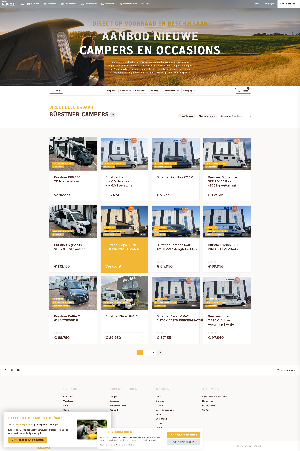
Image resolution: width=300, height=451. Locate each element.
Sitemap (240, 446)
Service (146, 4)
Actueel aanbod (287, 4)
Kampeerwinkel (130, 4)
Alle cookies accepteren (184, 435)
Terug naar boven (286, 370)
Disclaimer (207, 401)
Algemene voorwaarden (214, 396)
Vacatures (68, 401)
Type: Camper (186, 116)
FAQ (65, 405)
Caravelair (161, 405)
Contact (257, 4)
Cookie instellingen (183, 442)
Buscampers (70, 4)
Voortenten (109, 4)
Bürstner (160, 401)
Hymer (159, 423)
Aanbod (114, 410)
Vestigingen (269, 4)
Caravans (35, 4)
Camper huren (91, 4)
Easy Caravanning (165, 410)
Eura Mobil (161, 419)
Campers (52, 4)
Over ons (68, 396)
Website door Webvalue (253, 446)
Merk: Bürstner (206, 116)
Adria (158, 396)
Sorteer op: (226, 116)
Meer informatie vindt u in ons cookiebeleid (117, 445)
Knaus (159, 428)
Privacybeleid (209, 405)
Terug (57, 90)
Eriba (158, 414)
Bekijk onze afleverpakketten (28, 440)
